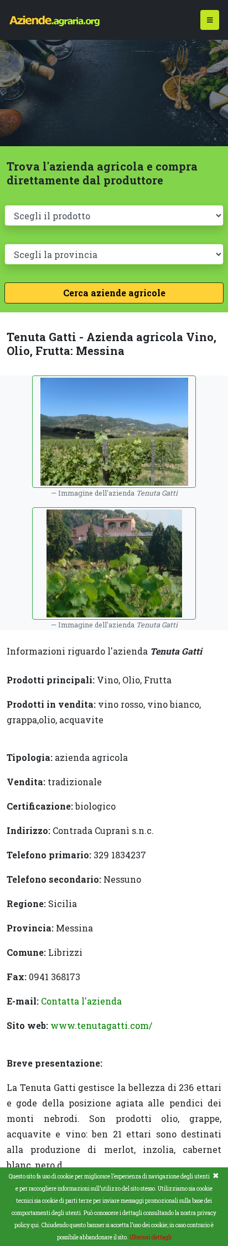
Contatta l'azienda (81, 1001)
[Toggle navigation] (210, 20)
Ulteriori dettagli (150, 1237)
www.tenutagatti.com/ (101, 1025)
